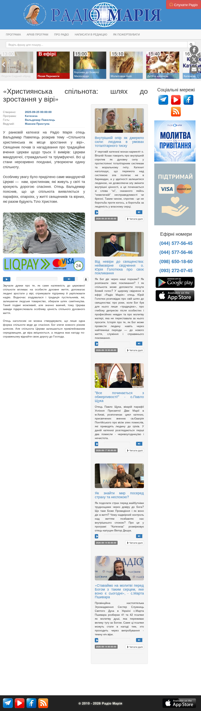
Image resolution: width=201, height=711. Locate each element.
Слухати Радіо (185, 4)
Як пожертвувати (126, 34)
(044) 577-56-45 (176, 243)
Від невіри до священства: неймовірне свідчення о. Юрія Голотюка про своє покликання (119, 267)
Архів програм (37, 34)
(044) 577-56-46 (176, 252)
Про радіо (61, 34)
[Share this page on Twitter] (194, 59)
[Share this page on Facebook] (194, 49)
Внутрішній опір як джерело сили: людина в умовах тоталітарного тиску (119, 141)
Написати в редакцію (91, 34)
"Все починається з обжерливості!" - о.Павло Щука (119, 396)
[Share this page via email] (194, 69)
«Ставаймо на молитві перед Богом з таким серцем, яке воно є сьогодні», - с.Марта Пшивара (119, 591)
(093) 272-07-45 (176, 270)
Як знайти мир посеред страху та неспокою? (119, 494)
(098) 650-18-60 (176, 261)
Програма (13, 34)
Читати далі (136, 218)
